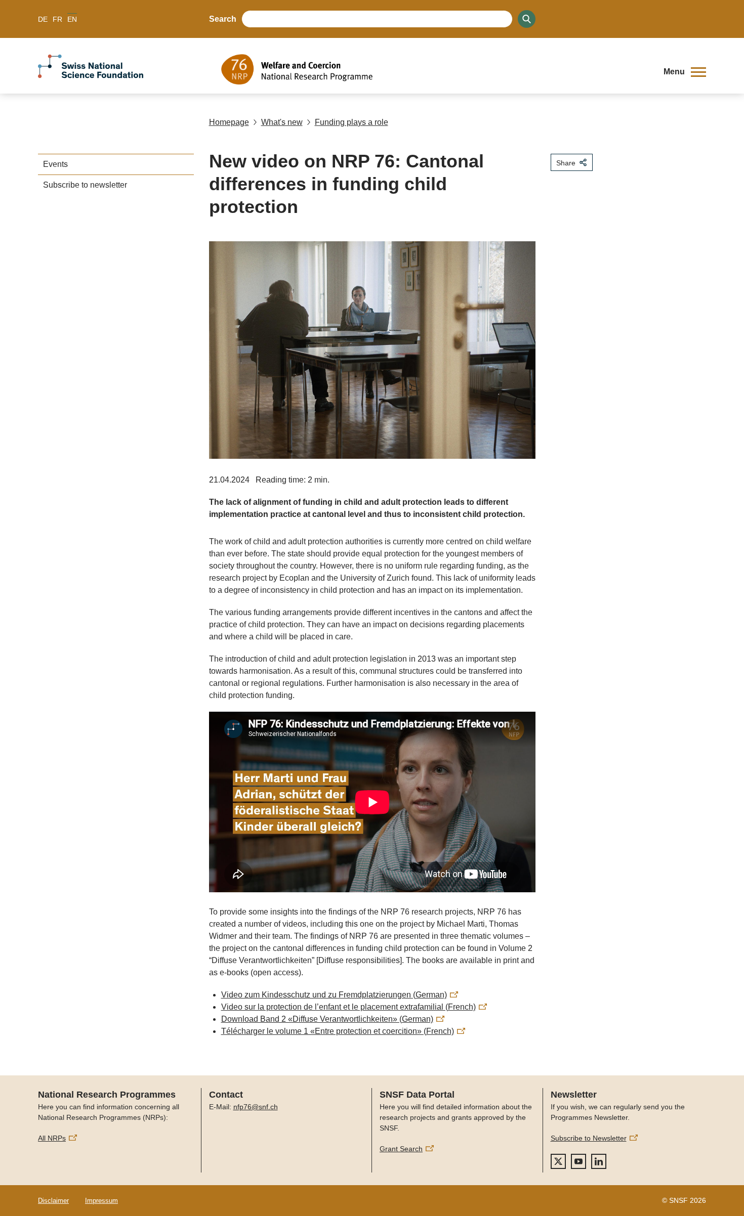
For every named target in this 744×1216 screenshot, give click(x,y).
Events (55, 164)
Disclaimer (53, 1200)
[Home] (434, 69)
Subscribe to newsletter (85, 185)
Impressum (101, 1200)
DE (43, 19)
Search (222, 19)
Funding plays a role (351, 122)
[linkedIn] (598, 1161)
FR (57, 19)
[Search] (526, 19)
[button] (685, 71)
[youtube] (578, 1161)
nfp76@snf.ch (255, 1107)
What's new (282, 122)
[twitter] (558, 1161)
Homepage (229, 122)
